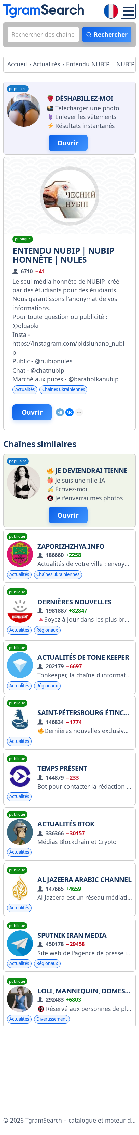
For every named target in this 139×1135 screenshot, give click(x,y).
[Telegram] (60, 412)
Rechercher (111, 34)
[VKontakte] (69, 412)
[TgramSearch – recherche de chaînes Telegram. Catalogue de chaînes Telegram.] (43, 11)
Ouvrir (32, 412)
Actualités (25, 389)
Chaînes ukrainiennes (63, 389)
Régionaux (47, 630)
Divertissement (51, 1019)
